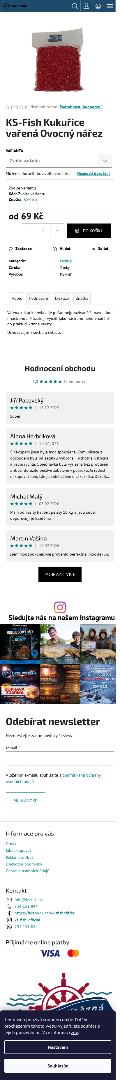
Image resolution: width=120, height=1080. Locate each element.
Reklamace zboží (20, 857)
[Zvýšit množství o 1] (57, 231)
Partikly (66, 260)
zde (74, 1032)
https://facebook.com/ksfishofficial (45, 913)
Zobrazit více (60, 574)
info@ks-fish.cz (28, 899)
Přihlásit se (25, 801)
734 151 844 (26, 906)
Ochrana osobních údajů (28, 870)
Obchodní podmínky (24, 864)
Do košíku (93, 230)
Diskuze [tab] (62, 298)
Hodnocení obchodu (60, 368)
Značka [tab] (82, 298)
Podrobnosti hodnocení (81, 106)
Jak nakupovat (18, 850)
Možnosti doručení (93, 173)
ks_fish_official (27, 920)
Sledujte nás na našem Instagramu (61, 617)
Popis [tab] (17, 298)
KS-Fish (30, 199)
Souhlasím (57, 1066)
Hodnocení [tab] (38, 298)
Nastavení (58, 1047)
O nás (11, 843)
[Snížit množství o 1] (29, 231)
